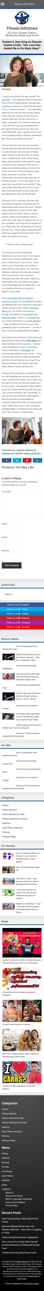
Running (6, 832)
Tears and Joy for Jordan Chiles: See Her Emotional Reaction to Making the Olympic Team (21, 1245)
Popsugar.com (8, 453)
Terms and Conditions (15, 1202)
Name (5, 524)
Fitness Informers (24, 4)
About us (10, 1192)
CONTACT (6, 1189)
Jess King (6, 100)
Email (5, 537)
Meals (4, 1185)
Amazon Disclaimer (14, 1196)
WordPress (17, 1283)
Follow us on (18, 605)
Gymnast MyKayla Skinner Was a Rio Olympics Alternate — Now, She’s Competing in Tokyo (21, 1229)
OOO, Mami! (31, 340)
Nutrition (6, 823)
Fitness (6, 89)
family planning (34, 321)
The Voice (25, 350)
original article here (32, 453)
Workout (6, 1158)
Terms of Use (32, 1276)
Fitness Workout (9, 810)
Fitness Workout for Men (13, 814)
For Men (5, 1167)
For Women (7, 1171)
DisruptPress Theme (32, 1283)
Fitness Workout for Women (15, 819)
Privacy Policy (12, 1205)
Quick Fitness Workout (12, 828)
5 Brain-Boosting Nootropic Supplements (20, 1237)
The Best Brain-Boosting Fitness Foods (19, 1253)
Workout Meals (9, 837)
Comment (7, 491)
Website (5, 550)
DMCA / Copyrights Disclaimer (19, 1199)
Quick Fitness (8, 1176)
